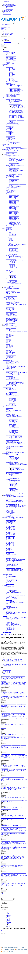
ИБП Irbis (8, 344)
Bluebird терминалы (10, 299)
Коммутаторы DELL (13, 203)
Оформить (3, 28)
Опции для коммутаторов (15, 224)
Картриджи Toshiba (13, 432)
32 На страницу (7, 671)
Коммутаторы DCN (13, 202)
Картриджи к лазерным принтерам (14, 416)
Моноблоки (6, 144)
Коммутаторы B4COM (14, 196)
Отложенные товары (8, 33)
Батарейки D (9, 539)
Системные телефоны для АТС (13, 605)
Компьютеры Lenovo (11, 58)
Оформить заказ (7, 39)
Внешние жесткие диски (11, 371)
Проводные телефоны (11, 597)
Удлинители (9, 368)
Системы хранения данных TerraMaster (15, 573)
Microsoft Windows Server (12, 513)
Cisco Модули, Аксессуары (15, 186)
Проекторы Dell (12, 485)
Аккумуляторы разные (11, 521)
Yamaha (13, 591)
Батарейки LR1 (9, 541)
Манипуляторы (6, 287)
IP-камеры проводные (14, 168)
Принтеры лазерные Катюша (15, 92)
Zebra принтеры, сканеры (12, 318)
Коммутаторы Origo (13, 214)
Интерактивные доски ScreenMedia (14, 472)
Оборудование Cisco (10, 177)
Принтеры (5, 65)
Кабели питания (10, 363)
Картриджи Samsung (13, 430)
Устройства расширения (14, 467)
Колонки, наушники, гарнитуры (13, 473)
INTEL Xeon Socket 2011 (17, 106)
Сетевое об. (6, 154)
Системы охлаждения (11, 282)
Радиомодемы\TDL (10, 628)
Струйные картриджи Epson (15, 437)
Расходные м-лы (7, 406)
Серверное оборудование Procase (16, 120)
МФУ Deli (11, 72)
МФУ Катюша (12, 80)
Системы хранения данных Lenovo (14, 570)
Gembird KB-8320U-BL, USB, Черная (9, 809)
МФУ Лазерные (9, 67)
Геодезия (5, 616)
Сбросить (3, 930)
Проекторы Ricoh (13, 490)
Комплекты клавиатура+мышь (13, 292)
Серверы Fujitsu (9, 129)
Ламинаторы (9, 394)
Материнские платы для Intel (15, 257)
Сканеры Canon (12, 399)
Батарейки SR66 (10, 547)
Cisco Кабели (12, 181)
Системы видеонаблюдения (15, 174)
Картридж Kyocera (13, 417)
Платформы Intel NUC (11, 60)
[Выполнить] (24, 38)
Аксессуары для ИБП (11, 328)
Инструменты (6, 608)
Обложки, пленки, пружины (12, 395)
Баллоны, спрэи (9, 408)
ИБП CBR (8, 334)
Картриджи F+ (9, 413)
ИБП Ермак (8, 351)
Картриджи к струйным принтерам (14, 435)
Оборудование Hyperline (11, 187)
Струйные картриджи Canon (15, 436)
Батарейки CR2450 (10, 538)
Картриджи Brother (13, 419)
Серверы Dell (9, 128)
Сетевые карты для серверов (15, 118)
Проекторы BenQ (13, 483)
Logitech (9, 922)
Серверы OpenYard (10, 136)
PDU (10, 330)
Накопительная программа (12, 7)
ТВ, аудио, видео (7, 609)
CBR (8, 913)
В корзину (3, 691)
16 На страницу (7, 670)
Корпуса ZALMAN (13, 254)
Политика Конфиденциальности (10, 947)
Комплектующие (7, 228)
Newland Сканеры (10, 309)
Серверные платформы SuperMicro (17, 117)
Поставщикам (6, 11)
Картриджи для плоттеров (12, 415)
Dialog (8, 916)
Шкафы (8, 140)
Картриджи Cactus (13, 420)
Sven (12, 475)
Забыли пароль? (7, 42)
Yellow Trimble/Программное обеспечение (15, 625)
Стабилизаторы (9, 357)
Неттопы (8, 62)
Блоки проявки (9, 499)
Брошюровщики (10, 388)
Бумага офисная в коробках (15, 410)
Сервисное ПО (9, 139)
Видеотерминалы (13, 590)
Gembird (9, 919)
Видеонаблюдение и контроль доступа (15, 165)
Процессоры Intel (13, 281)
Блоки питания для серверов (15, 110)
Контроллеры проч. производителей (17, 244)
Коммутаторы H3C (13, 207)
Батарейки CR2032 (10, 536)
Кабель (7, 575)
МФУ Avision (12, 68)
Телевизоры (8, 614)
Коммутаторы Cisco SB (14, 200)
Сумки (10, 465)
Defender (9, 915)
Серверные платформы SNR (12, 124)
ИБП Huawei (9, 340)
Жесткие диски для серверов (15, 100)
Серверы (5, 97)
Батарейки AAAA (10, 525)
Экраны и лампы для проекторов (16, 493)
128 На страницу (7, 673)
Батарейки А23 (9, 548)
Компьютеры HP (10, 53)
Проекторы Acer (12, 481)
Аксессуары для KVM (14, 458)
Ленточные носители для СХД (16, 563)
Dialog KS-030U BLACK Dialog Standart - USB (11, 885)
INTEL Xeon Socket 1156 (17, 105)
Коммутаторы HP (13, 208)
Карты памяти (9, 376)
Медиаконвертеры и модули (12, 176)
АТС (7, 603)
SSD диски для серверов (14, 101)
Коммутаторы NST (13, 213)
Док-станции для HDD (14, 381)
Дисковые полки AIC (11, 558)
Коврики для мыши (10, 291)
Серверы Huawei (10, 132)
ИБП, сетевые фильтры (8, 325)
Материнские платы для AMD (16, 256)
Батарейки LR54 (10, 544)
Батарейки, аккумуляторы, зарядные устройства (14, 517)
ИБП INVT (8, 341)
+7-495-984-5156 (7, 14)
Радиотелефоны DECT (11, 598)
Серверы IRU (9, 133)
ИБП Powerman (9, 346)
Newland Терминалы (10, 310)
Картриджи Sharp (13, 431)
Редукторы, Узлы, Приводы (12, 504)
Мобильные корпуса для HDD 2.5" (17, 382)
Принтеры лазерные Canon (15, 86)
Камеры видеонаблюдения (15, 172)
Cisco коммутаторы (13, 182)
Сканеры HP (12, 403)
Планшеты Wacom (13, 392)
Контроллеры (9, 236)
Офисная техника (7, 387)
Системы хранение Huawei (12, 565)
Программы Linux (10, 516)
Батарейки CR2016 (10, 533)
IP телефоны (11, 601)
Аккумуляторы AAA (11, 520)
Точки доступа (12, 158)
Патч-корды (8, 582)
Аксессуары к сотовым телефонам (17, 595)
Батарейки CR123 (10, 527)
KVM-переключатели (14, 457)
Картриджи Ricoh (13, 429)
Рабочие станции (10, 63)
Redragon (9, 924)
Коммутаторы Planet (13, 217)
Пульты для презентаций (11, 296)
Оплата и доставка (7, 10)
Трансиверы (9, 227)
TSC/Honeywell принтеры (12, 315)
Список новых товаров (8, 949)
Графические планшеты (11, 389)
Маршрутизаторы (10, 175)
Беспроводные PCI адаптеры (15, 161)
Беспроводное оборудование (12, 155)
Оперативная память (11, 259)
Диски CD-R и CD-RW (14, 373)
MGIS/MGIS (9, 619)
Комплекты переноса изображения (14, 500)
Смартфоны (8, 593)
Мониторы (5, 324)
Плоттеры (8, 83)
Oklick (8, 923)
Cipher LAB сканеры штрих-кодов (14, 300)
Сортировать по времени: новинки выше (12, 659)
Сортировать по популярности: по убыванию (13, 661)
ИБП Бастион (9, 350)
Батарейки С (9, 553)
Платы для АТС (9, 606)
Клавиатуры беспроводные (12, 288)
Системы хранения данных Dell (13, 568)
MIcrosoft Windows (10, 512)
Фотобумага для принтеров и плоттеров (15, 452)
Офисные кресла (7, 632)
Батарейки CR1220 (10, 526)
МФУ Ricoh (11, 78)
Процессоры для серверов (15, 104)
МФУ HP (11, 73)
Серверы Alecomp (10, 126)
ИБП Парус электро (10, 352)
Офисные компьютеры (11, 52)
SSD (10, 232)
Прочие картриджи (10, 441)
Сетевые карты (9, 192)
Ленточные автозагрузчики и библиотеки (15, 559)
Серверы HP (9, 131)
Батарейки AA (9, 522)
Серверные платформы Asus (15, 115)
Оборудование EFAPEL (11, 580)
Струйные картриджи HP (15, 438)
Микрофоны (11, 477)
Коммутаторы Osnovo (14, 216)
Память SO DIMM (13, 268)
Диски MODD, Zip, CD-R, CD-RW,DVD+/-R (16, 372)
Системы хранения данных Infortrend (14, 569)
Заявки (4, 31)
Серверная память (13, 108)
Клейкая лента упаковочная (12, 440)
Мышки (8, 293)
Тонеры (8, 451)
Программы (6, 509)
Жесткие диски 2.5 (13, 234)
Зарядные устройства (11, 554)
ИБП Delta (8, 336)
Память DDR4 (12, 265)
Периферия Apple (10, 153)
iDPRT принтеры (10, 307)
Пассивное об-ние (7, 574)
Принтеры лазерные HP (14, 88)
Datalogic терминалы (11, 303)
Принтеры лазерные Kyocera (15, 89)
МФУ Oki (11, 75)
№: (1, 687)
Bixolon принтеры (10, 298)
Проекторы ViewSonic (14, 491)
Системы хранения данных (9, 555)
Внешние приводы (13, 275)
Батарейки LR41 (10, 542)
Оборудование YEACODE (12, 81)
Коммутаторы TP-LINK (14, 222)
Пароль (2, 42)
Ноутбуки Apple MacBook (12, 150)
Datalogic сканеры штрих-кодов (13, 302)
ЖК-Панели (9, 611)
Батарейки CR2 (9, 532)
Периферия (5, 453)
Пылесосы (8, 494)
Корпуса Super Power (13, 251)
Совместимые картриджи (12, 449)
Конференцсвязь (10, 586)
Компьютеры (6, 51)
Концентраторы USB (13, 459)
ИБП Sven (8, 347)
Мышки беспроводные (11, 294)
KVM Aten (11, 456)
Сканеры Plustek (12, 404)
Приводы (11, 121)
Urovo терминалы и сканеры (12, 316)
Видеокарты (9, 229)
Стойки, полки (12, 143)
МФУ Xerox (11, 79)
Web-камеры (9, 461)
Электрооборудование (11, 358)
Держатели (11, 596)
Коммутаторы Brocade (14, 198)
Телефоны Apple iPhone (11, 152)
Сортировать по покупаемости (10, 663)
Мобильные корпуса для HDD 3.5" (17, 383)
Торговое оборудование (8, 297)
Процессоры (9, 278)
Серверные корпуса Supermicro (16, 111)
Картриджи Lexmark (13, 425)
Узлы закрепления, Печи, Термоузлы (14, 507)
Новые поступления (21, 949)
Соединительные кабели (11, 367)
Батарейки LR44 (10, 543)
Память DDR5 (12, 266)
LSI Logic (11, 240)
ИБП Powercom (9, 345)
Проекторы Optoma (13, 489)
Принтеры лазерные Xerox (15, 91)
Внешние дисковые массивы (12, 557)
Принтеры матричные (11, 95)
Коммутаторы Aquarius (14, 195)
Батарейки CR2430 (10, 537)
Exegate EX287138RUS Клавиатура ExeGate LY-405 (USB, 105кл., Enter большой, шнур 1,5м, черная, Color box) (14, 758)
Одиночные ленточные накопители (14, 560)
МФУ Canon (11, 70)
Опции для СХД (10, 561)
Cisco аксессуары (13, 180)
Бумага (7, 409)
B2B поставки (9, 9)
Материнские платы (10, 255)
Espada (10, 239)
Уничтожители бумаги (11, 405)
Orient (10, 241)
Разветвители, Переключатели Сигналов (15, 366)
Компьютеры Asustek (11, 56)
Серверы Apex (9, 127)
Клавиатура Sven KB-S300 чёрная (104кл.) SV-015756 (13, 747)
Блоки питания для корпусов (15, 246)
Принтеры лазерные (10, 84)
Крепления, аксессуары (14, 480)
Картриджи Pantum (10, 414)
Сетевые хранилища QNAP (12, 564)
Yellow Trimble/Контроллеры (12, 624)
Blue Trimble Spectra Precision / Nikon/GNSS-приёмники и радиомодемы (16, 618)
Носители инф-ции (7, 369)
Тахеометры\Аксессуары (11, 630)
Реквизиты (8, 2)
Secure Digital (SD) (13, 378)
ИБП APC (8, 329)
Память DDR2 (12, 262)
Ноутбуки (5, 64)
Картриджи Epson (13, 422)
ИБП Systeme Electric (11, 349)
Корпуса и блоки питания (12, 245)
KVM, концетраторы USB (12, 454)
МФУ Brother (12, 69)
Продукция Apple (7, 149)
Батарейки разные (10, 552)
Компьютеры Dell (10, 57)
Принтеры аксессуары (8, 495)
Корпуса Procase (12, 250)
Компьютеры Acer (10, 54)
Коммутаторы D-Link (14, 201)
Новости (11, 951)
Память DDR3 (12, 264)
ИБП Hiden (8, 339)
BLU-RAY (11, 271)
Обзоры (4, 951)
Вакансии (5, 12)
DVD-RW (11, 272)
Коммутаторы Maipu (13, 211)
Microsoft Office (9, 510)
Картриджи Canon (13, 421)
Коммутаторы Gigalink (14, 206)
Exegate (9, 918)
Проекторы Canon (13, 484)
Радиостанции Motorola (11, 607)
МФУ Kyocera (12, 74)
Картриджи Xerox (13, 433)
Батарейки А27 (9, 549)
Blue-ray (13, 276)
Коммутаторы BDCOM (14, 197)
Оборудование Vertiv (11, 191)
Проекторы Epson (13, 486)
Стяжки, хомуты (10, 584)
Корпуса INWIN (12, 249)
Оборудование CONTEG (12, 579)
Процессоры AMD (13, 280)
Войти (2, 39)
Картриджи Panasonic (14, 427)
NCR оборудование (10, 308)
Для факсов (8, 411)
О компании (6, 1)
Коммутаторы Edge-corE (14, 204)
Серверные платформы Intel (15, 116)
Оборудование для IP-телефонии (16, 602)
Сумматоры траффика (11, 225)
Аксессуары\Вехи (10, 627)
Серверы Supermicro (10, 138)
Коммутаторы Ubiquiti (14, 223)
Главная (2, 634)
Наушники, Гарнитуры (14, 478)
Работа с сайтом (9, 6)
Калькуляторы (9, 393)
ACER (8, 912)
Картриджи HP (12, 424)
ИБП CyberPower (10, 335)
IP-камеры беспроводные (14, 166)
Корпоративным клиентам (9, 5)
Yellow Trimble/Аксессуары (12, 623)
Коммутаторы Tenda (13, 220)
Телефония (5, 585)
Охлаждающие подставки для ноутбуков (18, 464)
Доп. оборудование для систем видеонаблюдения (16, 171)
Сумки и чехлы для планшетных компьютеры (16, 148)
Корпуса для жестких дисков (12, 379)
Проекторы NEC (12, 488)
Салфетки (8, 448)
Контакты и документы (8, 4)
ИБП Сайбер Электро (11, 353)
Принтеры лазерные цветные (13, 94)
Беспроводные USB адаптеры (15, 160)
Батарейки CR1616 (10, 528)
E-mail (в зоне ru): (5, 40)
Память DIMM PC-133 (14, 267)
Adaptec (10, 238)
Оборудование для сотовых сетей (13, 592)
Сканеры (8, 397)
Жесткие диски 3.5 (13, 235)
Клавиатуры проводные (11, 289)
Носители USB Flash (11, 384)
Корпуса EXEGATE (13, 248)
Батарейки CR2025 (10, 534)
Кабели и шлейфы (7, 360)
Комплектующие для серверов (13, 99)
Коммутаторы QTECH (14, 218)
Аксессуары (11, 233)
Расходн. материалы (10, 323)
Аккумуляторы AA (10, 518)
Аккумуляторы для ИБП (11, 326)
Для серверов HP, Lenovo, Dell (18, 107)
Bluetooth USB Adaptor (14, 163)
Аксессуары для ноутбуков (12, 462)
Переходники (9, 365)
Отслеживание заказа (5, 38)
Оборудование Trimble (11, 190)
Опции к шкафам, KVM (14, 142)
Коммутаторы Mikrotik (14, 212)
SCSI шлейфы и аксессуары (12, 362)
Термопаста (11, 286)
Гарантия (23, 947)
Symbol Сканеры (10, 313)
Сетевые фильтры (10, 356)
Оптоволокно (9, 581)
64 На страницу (7, 672)
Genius (8, 920)
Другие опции (12, 122)
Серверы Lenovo (10, 134)
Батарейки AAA (10, 523)
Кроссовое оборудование (12, 577)
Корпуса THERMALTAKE (15, 252)
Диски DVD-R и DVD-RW (15, 374)
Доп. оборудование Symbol (12, 319)
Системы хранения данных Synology (14, 571)
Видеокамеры (12, 589)
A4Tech (9, 911)
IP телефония (9, 600)
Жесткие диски (9, 230)
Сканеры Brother (12, 398)
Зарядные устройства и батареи (16, 463)
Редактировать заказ (5, 27)
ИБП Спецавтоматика (11, 355)
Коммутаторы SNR (13, 219)
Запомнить (4, 47)
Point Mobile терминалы (11, 312)
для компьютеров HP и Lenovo (16, 260)
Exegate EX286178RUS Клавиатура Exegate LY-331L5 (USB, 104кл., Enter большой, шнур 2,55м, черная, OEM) (14, 717)
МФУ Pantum (12, 76)
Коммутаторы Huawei (14, 209)
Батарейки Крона (10, 550)
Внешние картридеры (14, 273)
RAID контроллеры (13, 102)
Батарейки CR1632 (10, 531)
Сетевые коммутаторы (11, 193)
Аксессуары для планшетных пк (13, 147)
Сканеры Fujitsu (12, 401)
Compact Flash (12, 377)
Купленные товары (7, 34)
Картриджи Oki (12, 426)
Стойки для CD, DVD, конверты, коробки (15, 385)
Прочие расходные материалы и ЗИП (14, 442)
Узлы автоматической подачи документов (15, 506)
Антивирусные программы (12, 515)
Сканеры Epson (12, 400)
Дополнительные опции (11, 320)
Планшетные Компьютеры (9, 145)
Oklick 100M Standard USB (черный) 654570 (11, 866)
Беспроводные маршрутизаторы (16, 159)
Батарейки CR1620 (10, 529)
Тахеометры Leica (10, 629)
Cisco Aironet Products (14, 179)
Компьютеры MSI (10, 59)
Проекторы (8, 479)
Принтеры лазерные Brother (15, 85)
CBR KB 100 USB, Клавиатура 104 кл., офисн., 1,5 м (13, 706)
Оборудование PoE (10, 188)
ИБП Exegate (9, 337)
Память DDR (12, 261)
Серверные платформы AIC (12, 123)
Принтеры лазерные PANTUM (16, 90)
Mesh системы (12, 156)
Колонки (11, 474)
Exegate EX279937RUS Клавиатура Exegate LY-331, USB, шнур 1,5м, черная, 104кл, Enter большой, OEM (14, 697)
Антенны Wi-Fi (12, 164)
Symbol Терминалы (10, 314)
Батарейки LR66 (10, 545)
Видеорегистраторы (13, 169)
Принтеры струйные (11, 96)
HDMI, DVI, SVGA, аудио (12, 361)
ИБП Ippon (8, 342)
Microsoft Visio (9, 511)
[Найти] (13, 23)
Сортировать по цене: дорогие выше (11, 660)
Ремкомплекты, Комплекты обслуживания (16, 505)
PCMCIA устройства (16, 468)
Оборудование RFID (10, 321)
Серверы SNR (9, 137)
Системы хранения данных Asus (13, 566)
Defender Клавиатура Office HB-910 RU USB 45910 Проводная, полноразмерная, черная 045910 (12, 858)
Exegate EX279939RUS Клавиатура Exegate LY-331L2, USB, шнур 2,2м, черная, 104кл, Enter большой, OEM (13, 770)
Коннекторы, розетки (11, 576)
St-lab (10, 243)
